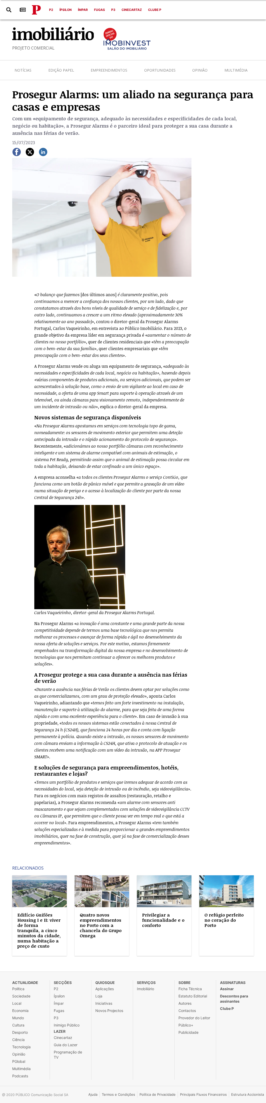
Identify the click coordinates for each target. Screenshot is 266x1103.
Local (16, 1003)
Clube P (154, 10)
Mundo (18, 1018)
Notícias (23, 70)
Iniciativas (103, 1003)
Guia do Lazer (65, 1045)
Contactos (187, 1010)
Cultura (18, 1025)
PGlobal (18, 1061)
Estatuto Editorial (192, 996)
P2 (51, 10)
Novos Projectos (109, 1010)
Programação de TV (68, 1054)
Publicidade (188, 1032)
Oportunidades (160, 70)
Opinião (200, 70)
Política (18, 989)
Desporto (20, 1032)
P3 (113, 10)
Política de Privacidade (157, 1094)
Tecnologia (21, 1047)
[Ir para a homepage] (36, 10)
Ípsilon (65, 10)
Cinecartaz (132, 10)
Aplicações (104, 989)
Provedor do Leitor (194, 1018)
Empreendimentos (109, 70)
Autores (184, 1003)
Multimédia (236, 70)
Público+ (185, 1025)
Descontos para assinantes (234, 998)
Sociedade (21, 996)
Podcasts (20, 1076)
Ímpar (83, 10)
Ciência (18, 1039)
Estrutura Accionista (247, 1094)
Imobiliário (145, 989)
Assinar (227, 989)
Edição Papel (61, 70)
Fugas (99, 10)
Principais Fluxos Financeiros (203, 1094)
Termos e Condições (118, 1094)
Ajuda (92, 1094)
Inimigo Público (66, 1025)
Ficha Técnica (190, 989)
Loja (98, 996)
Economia (20, 1010)
